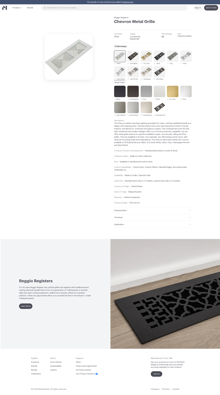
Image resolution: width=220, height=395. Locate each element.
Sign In (198, 8)
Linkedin (175, 389)
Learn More (26, 306)
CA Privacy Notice (83, 370)
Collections (36, 374)
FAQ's (78, 362)
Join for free (211, 8)
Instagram (155, 389)
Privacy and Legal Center (86, 366)
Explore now (127, 2)
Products (16, 8)
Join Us (157, 374)
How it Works (56, 362)
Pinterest (166, 389)
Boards (34, 370)
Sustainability (55, 366)
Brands (30, 8)
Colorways (121, 46)
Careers (53, 370)
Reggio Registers (121, 18)
